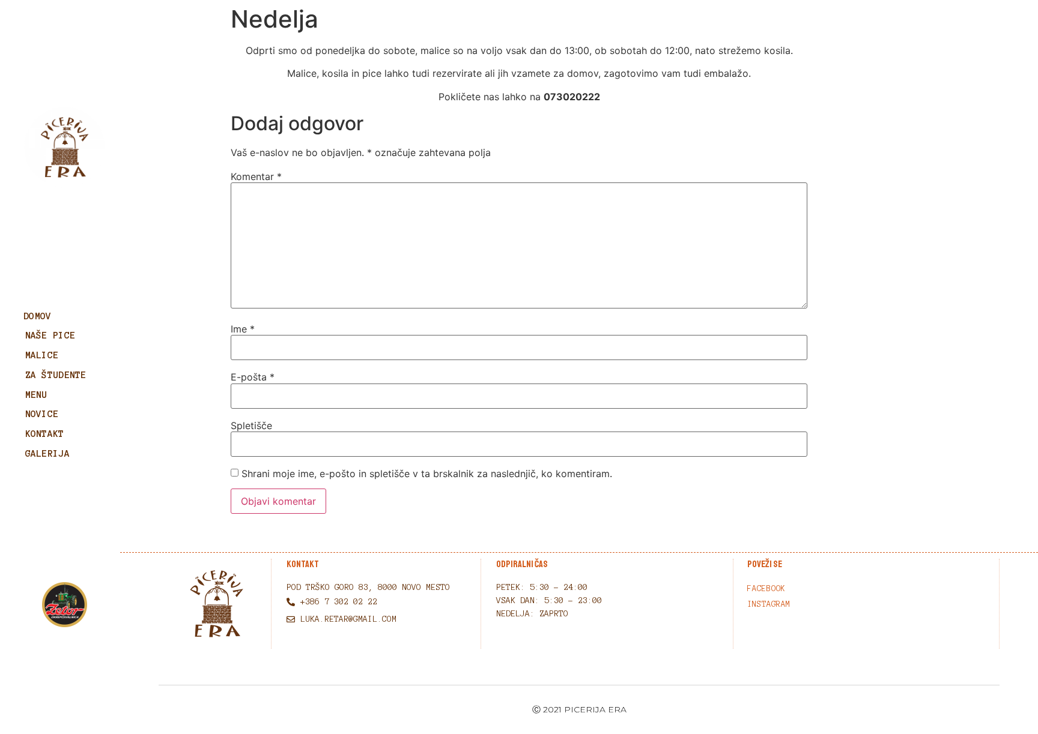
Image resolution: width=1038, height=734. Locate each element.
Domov (37, 316)
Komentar (256, 176)
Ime (243, 329)
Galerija (47, 453)
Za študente (55, 375)
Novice (42, 414)
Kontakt (44, 434)
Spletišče (251, 425)
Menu (36, 395)
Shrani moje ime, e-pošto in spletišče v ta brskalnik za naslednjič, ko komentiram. (426, 473)
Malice (42, 355)
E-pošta (253, 377)
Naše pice (50, 335)
